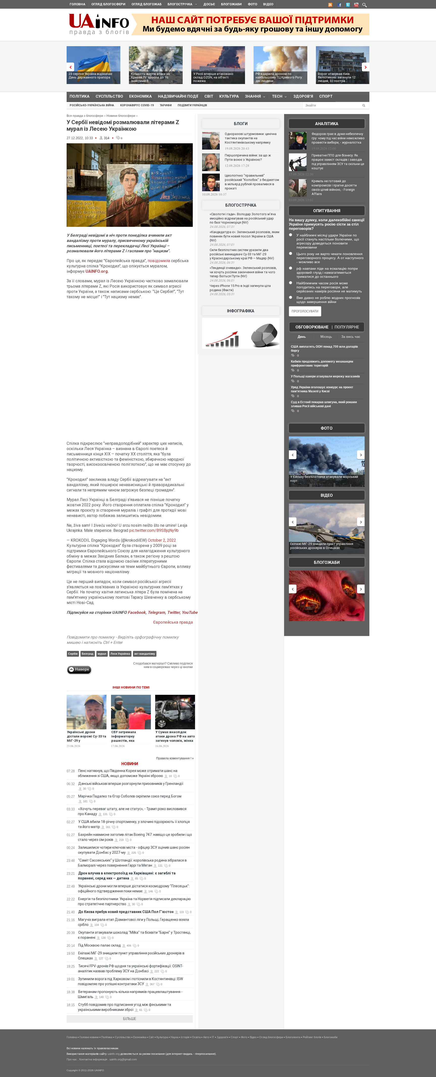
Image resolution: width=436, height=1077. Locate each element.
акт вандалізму (144, 653)
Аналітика (326, 123)
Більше (129, 1019)
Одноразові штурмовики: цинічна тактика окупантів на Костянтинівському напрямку (251, 138)
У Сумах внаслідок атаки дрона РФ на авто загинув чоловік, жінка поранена (175, 738)
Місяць (326, 337)
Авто (206, 1037)
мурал (102, 653)
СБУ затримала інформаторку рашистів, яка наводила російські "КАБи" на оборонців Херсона (128, 742)
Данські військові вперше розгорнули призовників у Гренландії (130, 784)
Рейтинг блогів (312, 1037)
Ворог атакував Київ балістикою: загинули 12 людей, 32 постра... (337, 77)
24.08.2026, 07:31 (222, 227)
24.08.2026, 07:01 (222, 244)
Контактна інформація (93, 1059)
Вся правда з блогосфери (85, 116)
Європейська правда (173, 622)
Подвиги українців (192, 105)
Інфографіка (240, 311)
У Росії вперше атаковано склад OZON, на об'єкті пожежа (213, 77)
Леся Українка (120, 653)
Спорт (326, 96)
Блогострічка (178, 5)
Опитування (326, 210)
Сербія (72, 653)
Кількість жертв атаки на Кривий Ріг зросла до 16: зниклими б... (150, 77)
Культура (229, 96)
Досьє (209, 4)
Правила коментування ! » (175, 758)
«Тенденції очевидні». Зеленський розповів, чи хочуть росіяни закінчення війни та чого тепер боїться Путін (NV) (243, 272)
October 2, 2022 (162, 540)
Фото (252, 4)
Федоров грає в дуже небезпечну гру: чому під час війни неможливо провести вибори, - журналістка (338, 138)
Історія (185, 1037)
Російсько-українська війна (92, 105)
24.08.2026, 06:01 (222, 280)
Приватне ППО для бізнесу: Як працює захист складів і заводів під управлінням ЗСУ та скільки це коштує (338, 161)
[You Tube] (355, 5)
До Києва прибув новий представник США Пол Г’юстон (126, 912)
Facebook (137, 612)
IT (213, 1037)
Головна (77, 4)
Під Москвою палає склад (99, 945)
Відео (268, 4)
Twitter (173, 612)
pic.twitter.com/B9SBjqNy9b (154, 530)
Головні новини (89, 1037)
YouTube (190, 612)
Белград (87, 653)
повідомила (159, 260)
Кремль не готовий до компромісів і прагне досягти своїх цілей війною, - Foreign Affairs (334, 187)
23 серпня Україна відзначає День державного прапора (90, 75)
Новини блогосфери (120, 116)
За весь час (350, 337)
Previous (69, 67)
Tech (275, 97)
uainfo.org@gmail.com (123, 1059)
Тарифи (166, 105)
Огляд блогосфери (108, 4)
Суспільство (109, 96)
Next (367, 67)
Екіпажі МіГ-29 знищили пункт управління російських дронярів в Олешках (321, 546)
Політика (80, 96)
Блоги (241, 123)
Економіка (140, 96)
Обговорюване (312, 327)
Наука (174, 1037)
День (302, 337)
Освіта (196, 1037)
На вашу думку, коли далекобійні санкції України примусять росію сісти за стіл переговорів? (326, 224)
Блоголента (293, 1037)
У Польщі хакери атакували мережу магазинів (325, 376)
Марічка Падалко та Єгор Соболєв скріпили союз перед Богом (129, 796)
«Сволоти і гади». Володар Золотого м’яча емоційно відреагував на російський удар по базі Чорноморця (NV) (243, 218)
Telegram (156, 612)
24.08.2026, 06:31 (222, 262)
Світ (208, 96)
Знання (251, 97)
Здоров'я (303, 96)
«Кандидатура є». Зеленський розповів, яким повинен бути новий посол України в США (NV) (244, 236)
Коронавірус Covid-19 (137, 105)
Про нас (72, 1059)
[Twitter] (347, 5)
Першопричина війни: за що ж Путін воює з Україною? (248, 157)
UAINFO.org (97, 271)
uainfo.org (113, 1053)
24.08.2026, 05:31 (222, 294)
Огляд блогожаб (146, 4)
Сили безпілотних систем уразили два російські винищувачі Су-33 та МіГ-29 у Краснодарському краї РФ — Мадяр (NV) (242, 254)
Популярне (347, 327)
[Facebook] (338, 5)
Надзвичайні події (178, 96)
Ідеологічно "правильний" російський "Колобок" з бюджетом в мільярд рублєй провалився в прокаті (252, 182)
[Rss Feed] (330, 5)
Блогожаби (231, 4)
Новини (129, 763)
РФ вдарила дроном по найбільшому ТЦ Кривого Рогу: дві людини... (279, 77)
